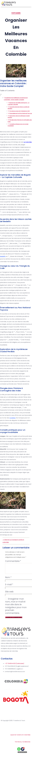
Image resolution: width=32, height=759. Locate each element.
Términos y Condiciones (22, 742)
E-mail (9, 584)
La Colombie (28, 142)
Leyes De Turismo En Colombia (20, 735)
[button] (30, 3)
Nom (8, 577)
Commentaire (13, 561)
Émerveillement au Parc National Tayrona (21, 113)
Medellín (3, 256)
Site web (9, 591)
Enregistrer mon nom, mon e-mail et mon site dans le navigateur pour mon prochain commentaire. (16, 605)
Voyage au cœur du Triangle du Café (19, 111)
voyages (16, 13)
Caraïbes (12, 418)
